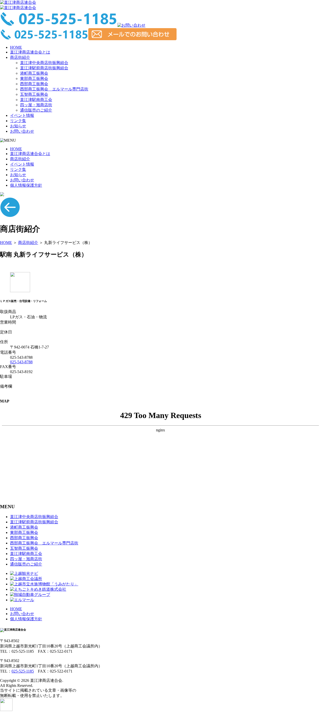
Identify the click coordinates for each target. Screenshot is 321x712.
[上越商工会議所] (26, 579)
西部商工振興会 (34, 84)
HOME (16, 47)
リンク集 (18, 121)
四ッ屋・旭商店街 (36, 105)
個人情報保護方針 (26, 185)
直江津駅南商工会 (36, 99)
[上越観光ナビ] (24, 573)
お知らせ (18, 126)
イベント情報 (22, 115)
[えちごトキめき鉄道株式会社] (38, 589)
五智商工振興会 (34, 94)
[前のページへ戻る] (10, 216)
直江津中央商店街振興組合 (44, 63)
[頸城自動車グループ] (30, 594)
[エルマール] (22, 600)
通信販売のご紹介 (36, 110)
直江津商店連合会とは (30, 52)
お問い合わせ (22, 131)
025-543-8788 (21, 362)
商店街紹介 (20, 57)
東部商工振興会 (34, 78)
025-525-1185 (23, 671)
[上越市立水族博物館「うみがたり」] (44, 584)
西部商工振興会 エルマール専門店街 (54, 89)
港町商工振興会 (34, 73)
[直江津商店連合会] (18, 2)
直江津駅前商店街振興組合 (44, 68)
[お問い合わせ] (131, 25)
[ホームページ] (20, 291)
